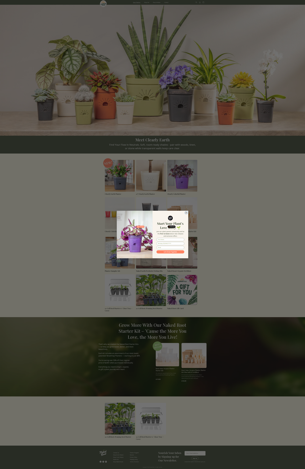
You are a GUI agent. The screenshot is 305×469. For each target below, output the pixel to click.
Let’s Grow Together (170, 252)
